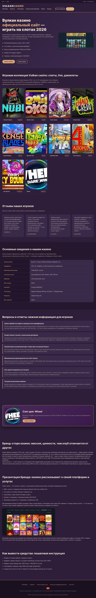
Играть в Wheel (29, 421)
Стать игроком (70, 8)
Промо (43, 9)
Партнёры (5, 9)
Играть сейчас (8, 61)
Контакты (71, 584)
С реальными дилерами (32, 9)
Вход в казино (22, 61)
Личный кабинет (60, 9)
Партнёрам (25, 584)
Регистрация (90, 1)
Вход (84, 1)
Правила (32, 584)
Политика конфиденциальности (58, 584)
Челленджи (20, 9)
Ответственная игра (42, 584)
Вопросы (12, 9)
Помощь (49, 9)
